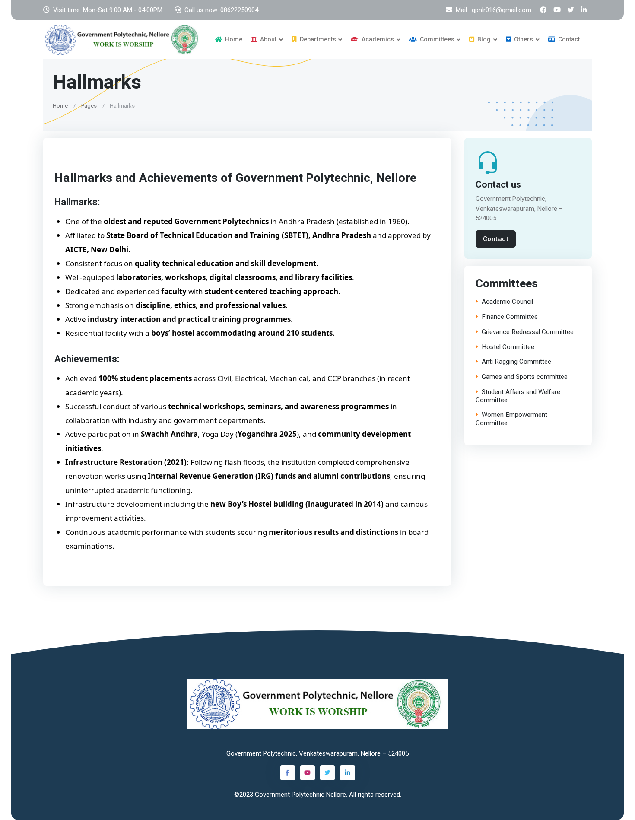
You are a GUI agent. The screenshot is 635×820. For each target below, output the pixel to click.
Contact (568, 39)
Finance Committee (510, 317)
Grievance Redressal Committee (528, 332)
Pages (89, 105)
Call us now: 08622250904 (221, 10)
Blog (483, 39)
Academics (377, 39)
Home (233, 39)
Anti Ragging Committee (516, 362)
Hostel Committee (508, 347)
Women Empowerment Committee (511, 419)
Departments (317, 39)
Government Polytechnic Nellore (300, 794)
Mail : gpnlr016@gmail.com (493, 10)
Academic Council (507, 302)
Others (523, 39)
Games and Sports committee (525, 377)
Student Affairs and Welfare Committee (518, 396)
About (267, 39)
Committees (436, 39)
